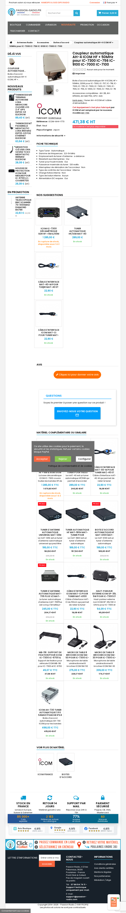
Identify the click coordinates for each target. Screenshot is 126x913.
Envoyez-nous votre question (77, 411)
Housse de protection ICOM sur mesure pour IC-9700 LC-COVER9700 (22, 174)
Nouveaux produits (15, 87)
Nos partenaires (102, 876)
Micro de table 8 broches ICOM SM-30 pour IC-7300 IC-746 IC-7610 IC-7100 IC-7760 (104, 657)
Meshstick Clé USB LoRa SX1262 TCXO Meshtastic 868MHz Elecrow (22, 153)
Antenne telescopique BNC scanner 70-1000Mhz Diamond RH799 (23, 203)
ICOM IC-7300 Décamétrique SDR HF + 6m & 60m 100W (48, 232)
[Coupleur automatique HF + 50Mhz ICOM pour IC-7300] (48, 90)
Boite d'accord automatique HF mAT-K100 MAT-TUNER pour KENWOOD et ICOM (104, 535)
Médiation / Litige (102, 880)
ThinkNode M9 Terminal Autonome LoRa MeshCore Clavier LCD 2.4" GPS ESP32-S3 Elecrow (23, 104)
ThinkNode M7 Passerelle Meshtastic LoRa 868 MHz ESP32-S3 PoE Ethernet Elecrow (23, 131)
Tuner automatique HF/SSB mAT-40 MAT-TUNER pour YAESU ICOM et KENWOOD (77, 235)
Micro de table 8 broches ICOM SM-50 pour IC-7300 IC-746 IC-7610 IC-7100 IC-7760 (77, 657)
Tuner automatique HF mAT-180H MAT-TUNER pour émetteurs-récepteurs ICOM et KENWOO (77, 536)
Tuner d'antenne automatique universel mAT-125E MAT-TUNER (50, 533)
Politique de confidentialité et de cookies (70, 466)
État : (39, 125)
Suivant (57, 90)
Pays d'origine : (45, 129)
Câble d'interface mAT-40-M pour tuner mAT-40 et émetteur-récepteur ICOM (48, 287)
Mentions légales (102, 872)
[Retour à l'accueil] (11, 42)
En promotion (18, 192)
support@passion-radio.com (76, 898)
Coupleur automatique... (17, 69)
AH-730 (85, 112)
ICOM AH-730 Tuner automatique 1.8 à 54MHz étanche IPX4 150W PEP (50, 713)
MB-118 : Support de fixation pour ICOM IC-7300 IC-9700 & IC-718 (50, 656)
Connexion (95, 2)
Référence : (42, 121)
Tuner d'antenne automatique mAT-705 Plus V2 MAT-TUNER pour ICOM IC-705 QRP (50, 596)
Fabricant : (42, 118)
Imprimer (80, 73)
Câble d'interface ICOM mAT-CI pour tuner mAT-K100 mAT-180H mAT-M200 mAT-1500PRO (48, 336)
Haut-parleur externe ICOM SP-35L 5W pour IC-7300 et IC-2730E (104, 595)
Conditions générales (105, 864)
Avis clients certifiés (104, 868)
